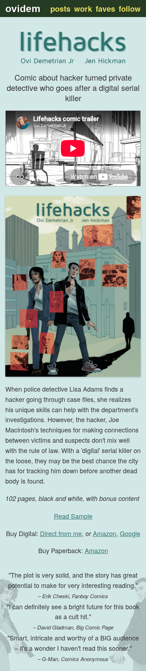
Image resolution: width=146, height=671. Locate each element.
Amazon (104, 533)
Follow (130, 8)
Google (130, 533)
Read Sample (73, 515)
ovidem (22, 8)
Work (83, 8)
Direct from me (61, 533)
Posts (60, 8)
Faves (105, 8)
